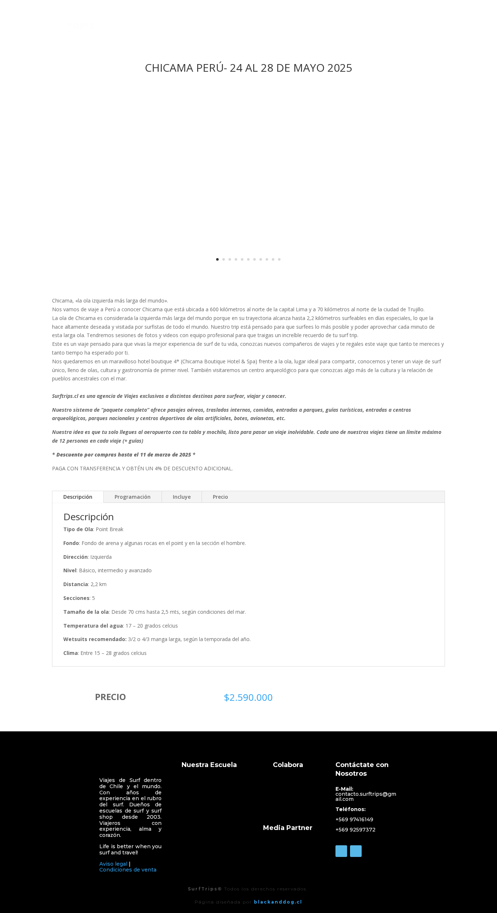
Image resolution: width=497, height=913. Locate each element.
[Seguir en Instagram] (356, 851)
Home (297, 24)
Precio (220, 496)
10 (273, 259)
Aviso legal (113, 864)
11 (279, 259)
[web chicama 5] (249, 272)
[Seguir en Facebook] (341, 851)
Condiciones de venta (127, 869)
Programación (133, 496)
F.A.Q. (437, 24)
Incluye (182, 496)
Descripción (77, 496)
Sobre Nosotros (336, 24)
